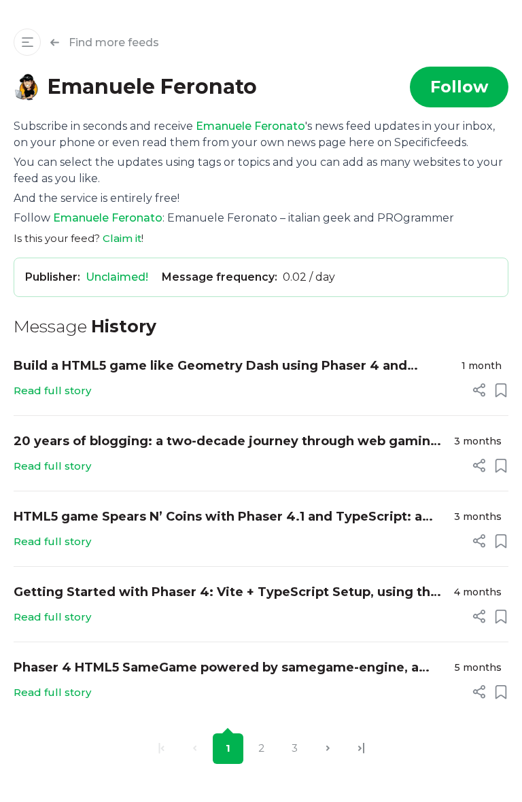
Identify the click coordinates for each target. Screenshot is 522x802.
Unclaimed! (117, 277)
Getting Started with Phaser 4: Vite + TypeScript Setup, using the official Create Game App (226, 593)
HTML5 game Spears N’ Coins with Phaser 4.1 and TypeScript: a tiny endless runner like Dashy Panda (218, 517)
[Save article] (500, 390)
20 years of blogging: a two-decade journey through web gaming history (226, 442)
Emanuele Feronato (250, 126)
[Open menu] (27, 42)
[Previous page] (194, 748)
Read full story (52, 390)
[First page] (161, 748)
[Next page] (328, 748)
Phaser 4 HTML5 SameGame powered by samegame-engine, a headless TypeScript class (216, 668)
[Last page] (361, 748)
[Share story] (479, 390)
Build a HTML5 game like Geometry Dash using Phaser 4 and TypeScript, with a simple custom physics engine (210, 366)
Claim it (122, 238)
